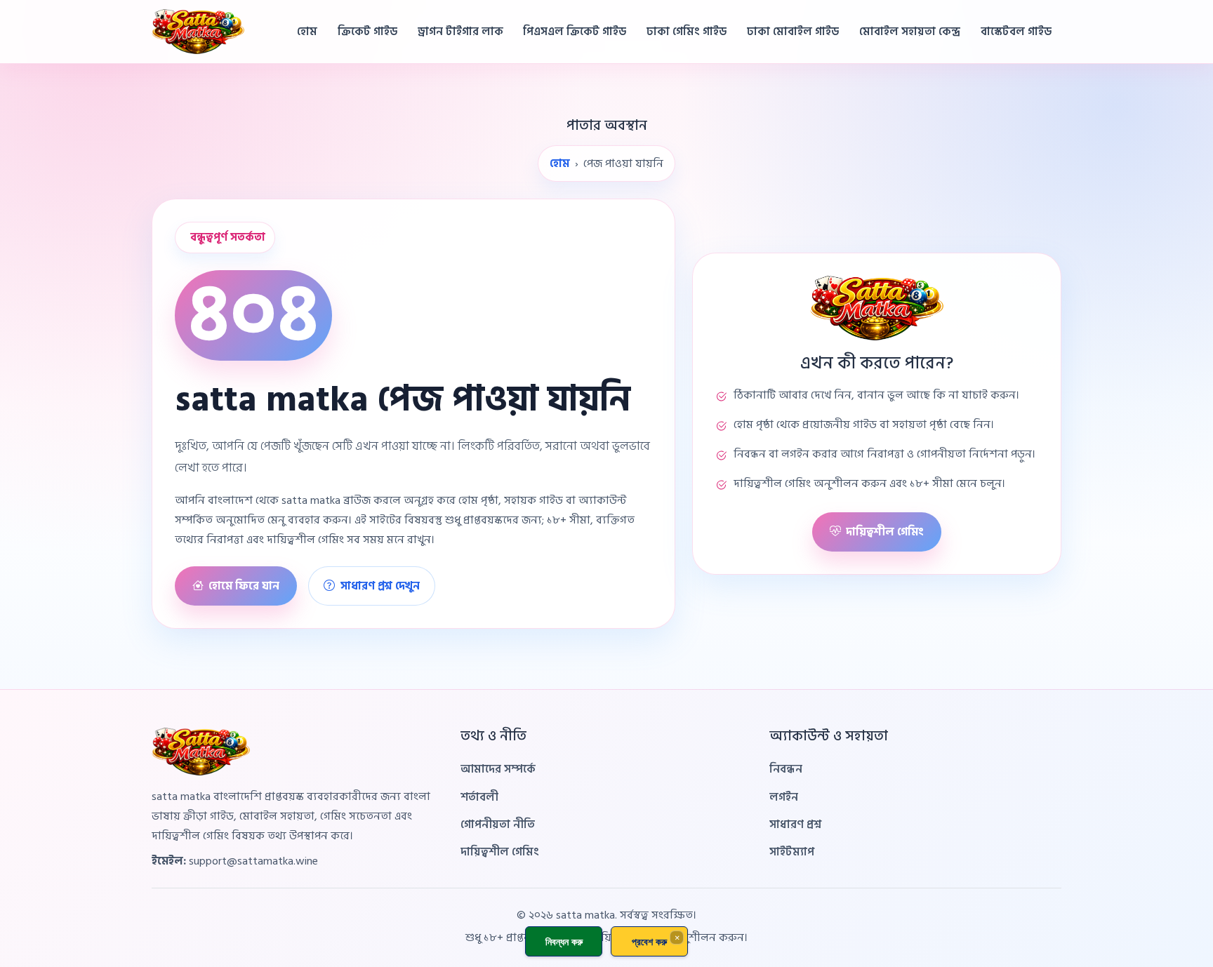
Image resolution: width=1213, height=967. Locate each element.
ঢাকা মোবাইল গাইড (793, 31)
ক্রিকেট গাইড (367, 31)
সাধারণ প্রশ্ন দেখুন (380, 586)
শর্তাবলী (479, 797)
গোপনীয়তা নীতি (497, 824)
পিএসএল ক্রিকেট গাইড (574, 31)
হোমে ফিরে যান (243, 586)
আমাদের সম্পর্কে (498, 769)
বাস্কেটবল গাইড (1016, 31)
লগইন (783, 797)
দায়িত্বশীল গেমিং (885, 532)
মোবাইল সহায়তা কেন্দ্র (909, 31)
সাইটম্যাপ (791, 852)
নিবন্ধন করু (564, 941)
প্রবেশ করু (649, 941)
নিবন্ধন (785, 769)
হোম (307, 31)
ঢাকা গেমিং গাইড (687, 31)
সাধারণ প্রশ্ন (795, 824)
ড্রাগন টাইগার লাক (460, 31)
